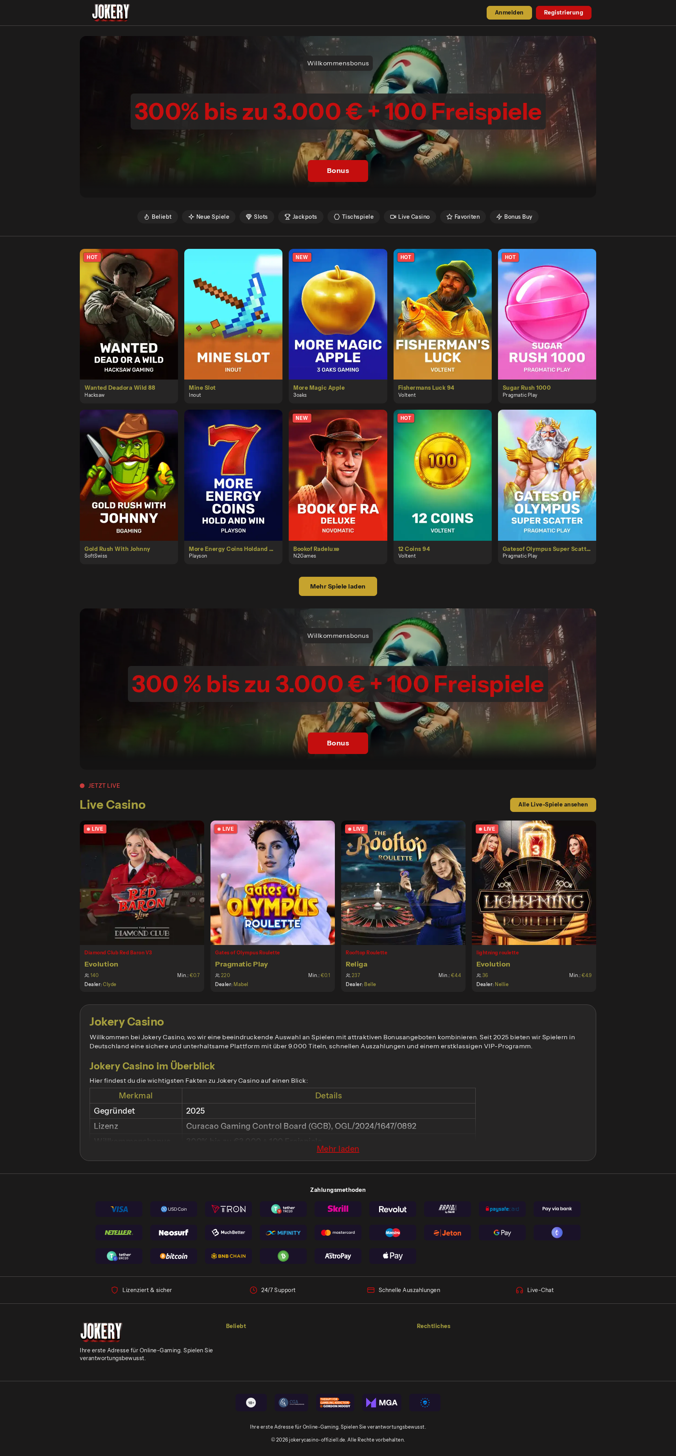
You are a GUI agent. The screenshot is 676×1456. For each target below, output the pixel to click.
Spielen (133, 305)
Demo (133, 322)
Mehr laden (338, 1149)
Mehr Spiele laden (338, 586)
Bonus (338, 170)
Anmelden (509, 12)
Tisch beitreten (147, 882)
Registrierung (564, 12)
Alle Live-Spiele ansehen (553, 804)
